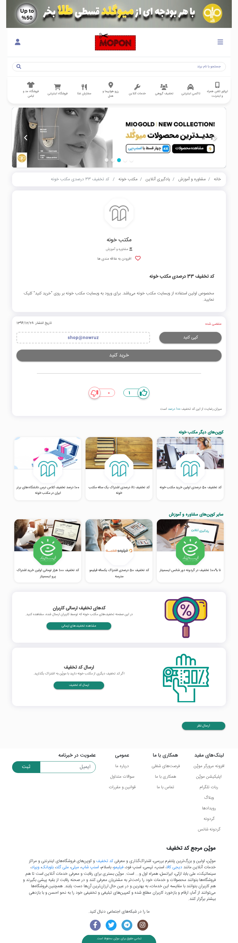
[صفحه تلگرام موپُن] (127, 925)
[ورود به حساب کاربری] (17, 42)
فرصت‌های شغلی (166, 766)
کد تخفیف (104, 861)
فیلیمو (118, 867)
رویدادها (209, 808)
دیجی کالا (174, 867)
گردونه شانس (209, 829)
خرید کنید (119, 355)
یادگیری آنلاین (158, 179)
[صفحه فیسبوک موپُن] (95, 925)
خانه (217, 179)
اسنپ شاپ (90, 867)
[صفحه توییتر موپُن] (111, 925)
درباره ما (122, 766)
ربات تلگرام (209, 787)
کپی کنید (190, 337)
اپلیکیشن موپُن (209, 776)
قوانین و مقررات (122, 787)
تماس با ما (165, 787)
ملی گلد (62, 867)
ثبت (26, 767)
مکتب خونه (128, 179)
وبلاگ (209, 797)
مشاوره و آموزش (192, 179)
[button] (131, 160)
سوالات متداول (122, 776)
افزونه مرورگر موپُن (209, 766)
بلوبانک (48, 867)
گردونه (209, 819)
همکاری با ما (165, 776)
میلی (75, 867)
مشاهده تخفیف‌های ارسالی (79, 625)
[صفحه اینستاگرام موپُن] (143, 925)
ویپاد (35, 867)
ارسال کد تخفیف (79, 685)
